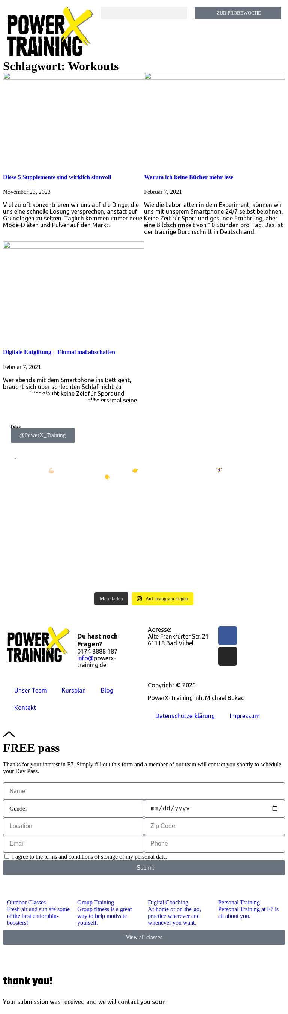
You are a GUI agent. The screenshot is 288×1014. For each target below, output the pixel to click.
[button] (144, 13)
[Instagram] (227, 656)
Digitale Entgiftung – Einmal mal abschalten (59, 352)
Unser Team (30, 690)
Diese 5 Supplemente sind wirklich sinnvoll (57, 177)
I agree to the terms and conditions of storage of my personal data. (89, 857)
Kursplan (74, 690)
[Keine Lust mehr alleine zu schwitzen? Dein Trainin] (76, 557)
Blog (107, 690)
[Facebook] (227, 635)
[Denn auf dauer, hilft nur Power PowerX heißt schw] (76, 513)
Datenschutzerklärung (185, 715)
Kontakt (25, 707)
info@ (85, 658)
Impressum (245, 715)
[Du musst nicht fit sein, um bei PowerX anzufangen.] (212, 509)
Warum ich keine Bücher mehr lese (188, 177)
